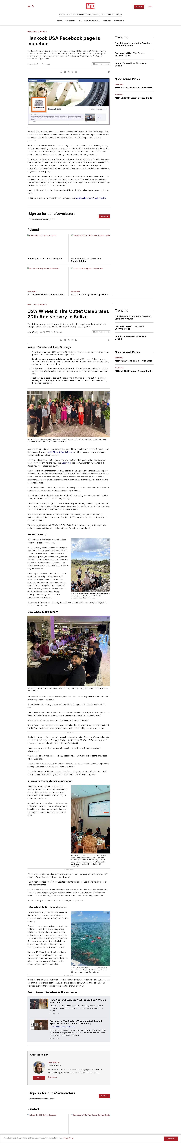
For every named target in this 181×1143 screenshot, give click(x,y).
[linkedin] (65, 72)
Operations (119, 20)
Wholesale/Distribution (89, 20)
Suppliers (107, 20)
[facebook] (61, 72)
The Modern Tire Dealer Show (63, 985)
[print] (109, 72)
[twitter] (69, 72)
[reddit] (72, 72)
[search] (33, 6)
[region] (90, 1138)
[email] (76, 72)
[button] (29, 6)
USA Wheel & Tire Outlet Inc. (61, 452)
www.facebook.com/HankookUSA (90, 198)
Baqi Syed (66, 463)
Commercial (71, 20)
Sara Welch (32, 332)
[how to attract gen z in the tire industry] (39, 983)
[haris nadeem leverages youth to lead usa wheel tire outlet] (39, 962)
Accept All (170, 1138)
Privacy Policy (68, 1138)
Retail (59, 20)
